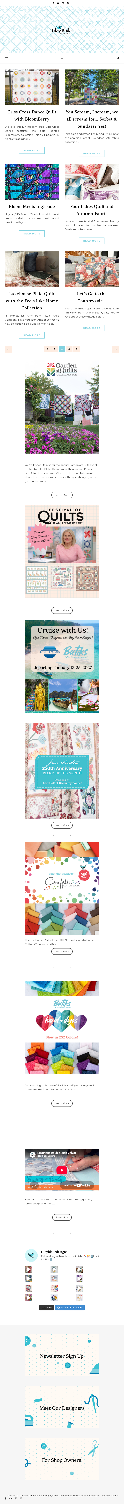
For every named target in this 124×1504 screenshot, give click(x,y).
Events (114, 1495)
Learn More (62, 495)
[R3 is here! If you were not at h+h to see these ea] (28, 1288)
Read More (31, 150)
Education (34, 1495)
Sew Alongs (66, 1495)
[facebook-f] (53, 3)
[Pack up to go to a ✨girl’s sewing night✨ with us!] (28, 1278)
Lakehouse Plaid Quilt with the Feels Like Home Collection (32, 300)
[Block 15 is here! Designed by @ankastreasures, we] (79, 1288)
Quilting (54, 1495)
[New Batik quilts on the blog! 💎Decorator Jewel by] (79, 1269)
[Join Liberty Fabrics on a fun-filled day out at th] (54, 1278)
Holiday (24, 1495)
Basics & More (80, 1495)
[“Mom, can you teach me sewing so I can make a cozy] (28, 1297)
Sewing (45, 1495)
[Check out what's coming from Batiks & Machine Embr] (54, 1288)
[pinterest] (68, 3)
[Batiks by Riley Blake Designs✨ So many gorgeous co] (79, 1278)
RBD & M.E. (13, 1495)
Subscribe (62, 1217)
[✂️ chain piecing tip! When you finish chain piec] (54, 1269)
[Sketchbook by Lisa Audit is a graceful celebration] (79, 1297)
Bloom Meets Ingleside (32, 206)
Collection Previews (99, 1495)
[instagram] (63, 3)
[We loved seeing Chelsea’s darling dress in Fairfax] (28, 1269)
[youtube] (58, 3)
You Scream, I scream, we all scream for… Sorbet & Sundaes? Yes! (92, 119)
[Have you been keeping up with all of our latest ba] (54, 1297)
